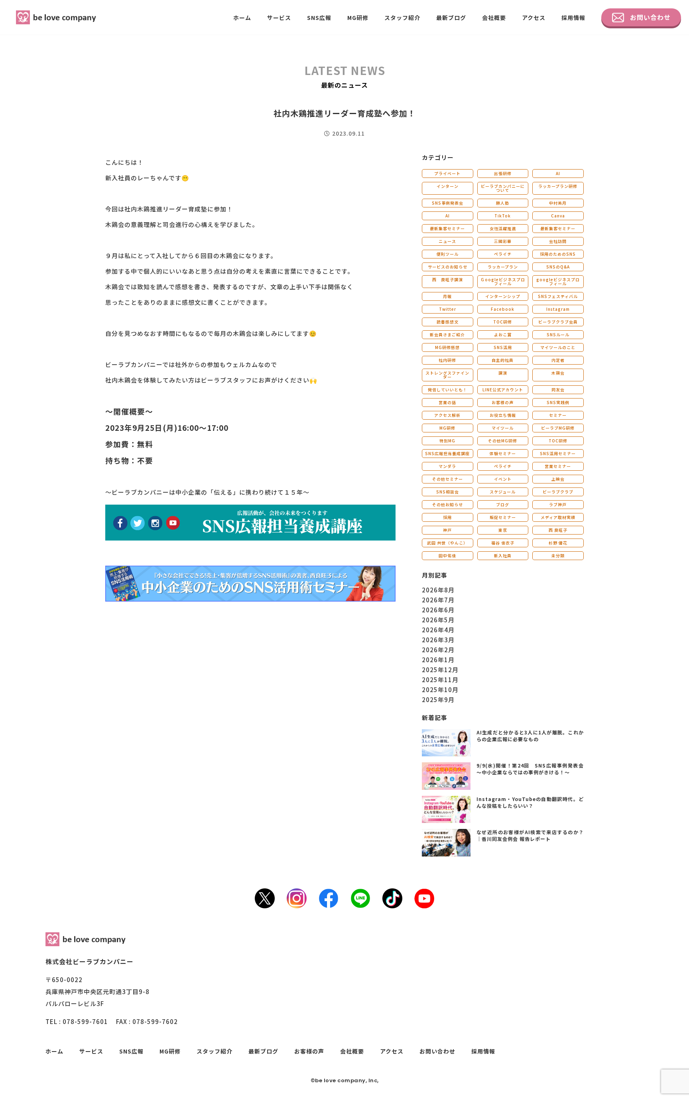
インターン (448, 186)
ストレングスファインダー (447, 375)
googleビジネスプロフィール (558, 281)
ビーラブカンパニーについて (503, 188)
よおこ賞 (503, 334)
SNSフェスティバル (558, 296)
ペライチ (503, 254)
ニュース (447, 241)
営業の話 (447, 402)
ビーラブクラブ (558, 492)
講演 (502, 373)
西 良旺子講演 (447, 279)
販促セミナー (503, 517)
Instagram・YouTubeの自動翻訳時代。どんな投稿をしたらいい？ (530, 802)
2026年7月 (438, 600)
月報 (447, 296)
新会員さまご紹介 (447, 334)
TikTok (502, 216)
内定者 (558, 360)
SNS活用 (503, 347)
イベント (503, 479)
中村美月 (558, 203)
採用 (447, 517)
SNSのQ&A (558, 267)
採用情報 (573, 18)
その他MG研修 (502, 441)
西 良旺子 (558, 530)
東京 (502, 530)
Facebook (502, 309)
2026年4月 (438, 629)
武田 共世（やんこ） (447, 543)
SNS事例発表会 (447, 203)
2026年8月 (438, 590)
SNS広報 (319, 18)
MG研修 (357, 18)
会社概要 (494, 18)
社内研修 (447, 360)
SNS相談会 (447, 492)
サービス (279, 18)
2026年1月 (438, 659)
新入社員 (503, 555)
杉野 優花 (558, 543)
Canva (558, 216)
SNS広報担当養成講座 (447, 453)
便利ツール (448, 254)
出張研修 (503, 173)
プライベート (447, 173)
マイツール (503, 428)
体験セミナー (503, 453)
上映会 (558, 479)
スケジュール (503, 492)
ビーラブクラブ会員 (558, 322)
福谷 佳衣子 (502, 543)
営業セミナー (558, 466)
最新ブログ (451, 18)
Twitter (447, 309)
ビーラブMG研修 (558, 428)
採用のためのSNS (558, 254)
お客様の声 (503, 402)
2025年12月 (440, 669)
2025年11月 (440, 679)
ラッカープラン (503, 267)
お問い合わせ (650, 17)
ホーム (242, 18)
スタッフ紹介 (402, 18)
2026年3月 (438, 639)
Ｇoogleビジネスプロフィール (502, 281)
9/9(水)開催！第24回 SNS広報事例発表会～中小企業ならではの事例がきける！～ (530, 768)
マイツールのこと (557, 347)
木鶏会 (558, 373)
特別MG (447, 441)
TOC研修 (502, 322)
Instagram (558, 309)
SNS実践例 (558, 402)
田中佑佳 (447, 555)
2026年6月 (438, 610)
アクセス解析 (447, 415)
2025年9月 (438, 699)
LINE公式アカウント (502, 390)
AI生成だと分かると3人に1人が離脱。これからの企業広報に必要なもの (530, 735)
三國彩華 (503, 241)
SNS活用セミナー (558, 453)
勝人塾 (502, 203)
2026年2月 (438, 649)
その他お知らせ (447, 504)
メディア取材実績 (558, 517)
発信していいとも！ (447, 390)
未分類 (558, 555)
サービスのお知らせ (447, 267)
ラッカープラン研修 (557, 186)
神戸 (447, 530)
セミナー (558, 415)
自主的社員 (503, 360)
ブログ (502, 504)
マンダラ (447, 466)
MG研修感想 (447, 347)
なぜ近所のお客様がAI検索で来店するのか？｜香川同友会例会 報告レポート (530, 835)
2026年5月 (438, 620)
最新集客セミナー (447, 228)
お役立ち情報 (503, 415)
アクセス (533, 18)
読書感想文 (448, 322)
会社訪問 (558, 241)
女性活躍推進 (503, 228)
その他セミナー (447, 479)
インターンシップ (502, 296)
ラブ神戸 (558, 504)
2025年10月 (440, 689)
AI (558, 173)
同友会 (558, 390)
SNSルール (558, 334)
